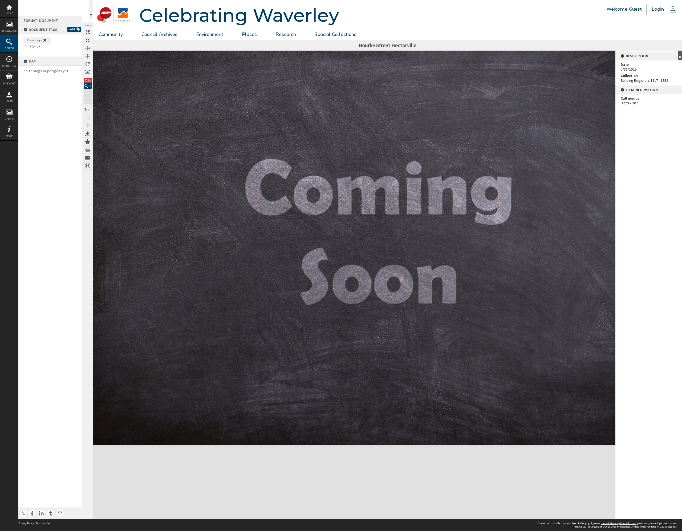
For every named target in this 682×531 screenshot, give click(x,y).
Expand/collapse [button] (680, 55)
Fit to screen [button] (87, 40)
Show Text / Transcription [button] (87, 110)
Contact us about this (87, 158)
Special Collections (335, 34)
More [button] (9, 136)
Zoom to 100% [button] (87, 72)
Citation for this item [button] (87, 166)
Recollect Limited (629, 526)
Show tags (34, 40)
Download (87, 134)
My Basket (9, 83)
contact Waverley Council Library (619, 523)
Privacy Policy (26, 523)
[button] (88, 86)
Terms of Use (43, 523)
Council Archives (159, 34)
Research (285, 34)
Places (249, 34)
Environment (209, 34)
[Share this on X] (23, 510)
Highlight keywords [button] (87, 126)
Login (9, 101)
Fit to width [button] (87, 48)
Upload (9, 118)
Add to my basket (87, 150)
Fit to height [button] (87, 56)
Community (111, 34)
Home (9, 13)
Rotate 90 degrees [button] (87, 64)
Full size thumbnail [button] (87, 32)
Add (72, 29)
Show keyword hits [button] (87, 118)
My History (9, 66)
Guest (635, 9)
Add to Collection (87, 142)
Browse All (9, 30)
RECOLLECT (581, 526)
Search (9, 48)
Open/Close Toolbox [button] (91, 9)
